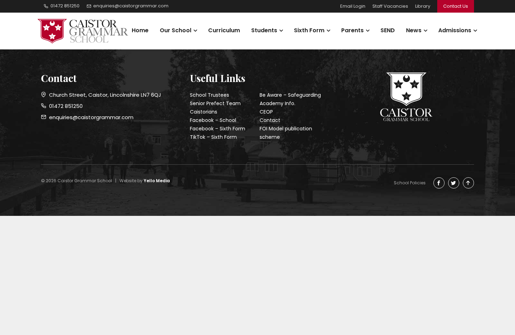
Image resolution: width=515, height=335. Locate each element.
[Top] (468, 183)
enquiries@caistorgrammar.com (89, 117)
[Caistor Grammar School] (85, 31)
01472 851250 (64, 106)
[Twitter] (453, 183)
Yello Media (157, 181)
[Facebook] (439, 183)
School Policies (410, 183)
